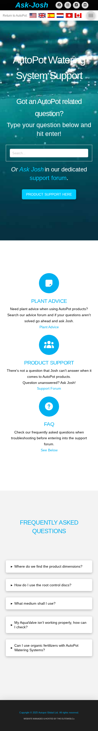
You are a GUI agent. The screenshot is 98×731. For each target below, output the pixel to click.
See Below (49, 450)
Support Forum (49, 388)
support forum (48, 177)
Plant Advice (49, 327)
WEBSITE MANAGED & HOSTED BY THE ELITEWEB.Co (49, 719)
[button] (90, 15)
